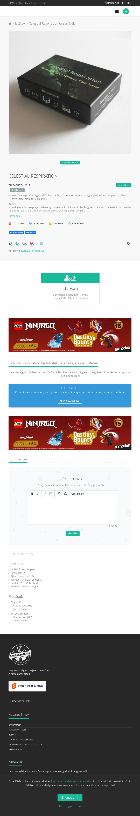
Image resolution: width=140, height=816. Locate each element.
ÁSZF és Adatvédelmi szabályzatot (71, 781)
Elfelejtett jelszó (17, 730)
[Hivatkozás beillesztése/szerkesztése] (58, 494)
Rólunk (12, 734)
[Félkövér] (32, 494)
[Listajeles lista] (45, 494)
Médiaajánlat (15, 749)
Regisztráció (15, 725)
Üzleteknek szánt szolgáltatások (25, 744)
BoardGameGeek (27, 3)
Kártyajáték (27, 250)
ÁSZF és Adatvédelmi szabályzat (24, 739)
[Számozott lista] (51, 494)
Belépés (126, 3)
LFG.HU (42, 3)
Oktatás (39, 250)
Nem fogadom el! (70, 806)
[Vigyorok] (65, 494)
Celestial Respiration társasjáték (52, 23)
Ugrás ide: (123, 185)
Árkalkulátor (112, 3)
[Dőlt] (38, 494)
